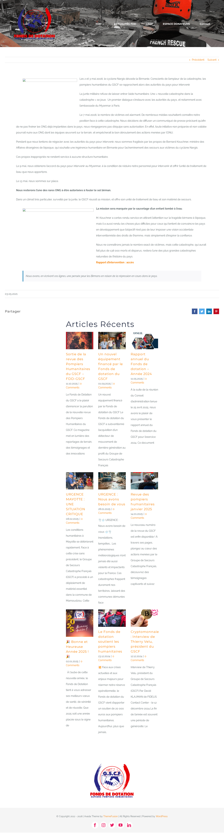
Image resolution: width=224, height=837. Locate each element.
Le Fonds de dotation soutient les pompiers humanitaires (110, 641)
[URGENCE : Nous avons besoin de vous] (112, 481)
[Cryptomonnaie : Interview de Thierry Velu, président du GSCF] (144, 618)
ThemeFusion (110, 816)
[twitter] (112, 825)
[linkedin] (129, 825)
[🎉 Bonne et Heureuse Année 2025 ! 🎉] (79, 623)
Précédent (198, 59)
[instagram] (103, 825)
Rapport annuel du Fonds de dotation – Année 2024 (141, 364)
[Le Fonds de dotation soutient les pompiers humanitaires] (112, 618)
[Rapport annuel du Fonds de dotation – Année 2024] (144, 340)
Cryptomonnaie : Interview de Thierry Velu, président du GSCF (145, 641)
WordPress (162, 816)
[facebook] (95, 825)
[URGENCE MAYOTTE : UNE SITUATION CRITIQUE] (79, 481)
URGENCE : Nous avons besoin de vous (111, 499)
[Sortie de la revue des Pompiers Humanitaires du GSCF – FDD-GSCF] (79, 340)
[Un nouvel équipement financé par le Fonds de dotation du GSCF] (112, 340)
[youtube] (120, 825)
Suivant (211, 59)
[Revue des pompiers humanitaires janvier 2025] (144, 481)
